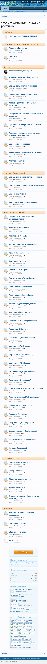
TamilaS (17, 591)
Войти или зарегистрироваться (33, 2)
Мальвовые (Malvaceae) (19, 346)
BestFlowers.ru (8, 32)
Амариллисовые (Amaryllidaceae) (24, 244)
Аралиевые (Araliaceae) (19, 253)
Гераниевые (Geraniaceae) (20, 287)
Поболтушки (22, 604)
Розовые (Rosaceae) (18, 414)
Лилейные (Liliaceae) (18, 329)
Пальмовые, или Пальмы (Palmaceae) (26, 389)
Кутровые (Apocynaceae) (20, 312)
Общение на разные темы (21, 479)
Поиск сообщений (7, 11)
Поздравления (15, 471)
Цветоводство (8, 67)
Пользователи (26, 8)
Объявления (8, 509)
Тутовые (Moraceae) (18, 448)
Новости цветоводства (19, 462)
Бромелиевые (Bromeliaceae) (22, 278)
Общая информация (18, 48)
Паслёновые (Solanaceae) (20, 406)
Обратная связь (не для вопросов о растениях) (26, 658)
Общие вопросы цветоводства (23, 94)
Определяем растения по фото (23, 86)
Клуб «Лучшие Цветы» (11, 458)
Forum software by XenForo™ (9, 661)
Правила (36, 8)
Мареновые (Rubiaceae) (19, 363)
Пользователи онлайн (19, 560)
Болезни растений (17, 194)
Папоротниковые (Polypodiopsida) (24, 397)
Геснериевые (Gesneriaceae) (21, 295)
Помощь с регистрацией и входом (23, 36)
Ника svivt (34, 579)
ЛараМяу (13, 598)
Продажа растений (17, 523)
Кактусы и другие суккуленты (22, 304)
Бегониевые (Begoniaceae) (21, 270)
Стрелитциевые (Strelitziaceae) (23, 431)
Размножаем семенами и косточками (26, 152)
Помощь (43, 658)
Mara (17, 602)
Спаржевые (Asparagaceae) (21, 423)
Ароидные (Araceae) (18, 261)
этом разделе (27, 647)
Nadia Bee (22, 605)
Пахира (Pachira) (21, 600)
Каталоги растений (17, 161)
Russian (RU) (5, 658)
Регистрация (23, 552)
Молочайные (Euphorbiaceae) (22, 372)
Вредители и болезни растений (14, 173)
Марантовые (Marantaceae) (21, 355)
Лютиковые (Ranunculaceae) (22, 338)
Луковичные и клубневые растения (25, 125)
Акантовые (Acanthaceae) (20, 236)
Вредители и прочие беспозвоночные (26, 185)
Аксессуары (14, 540)
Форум (5, 8)
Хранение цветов (17, 488)
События (13, 57)
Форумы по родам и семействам (15, 212)
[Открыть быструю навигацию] (44, 16)
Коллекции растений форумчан (23, 77)
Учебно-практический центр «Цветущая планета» (21, 44)
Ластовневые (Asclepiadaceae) (23, 321)
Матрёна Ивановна (15, 611)
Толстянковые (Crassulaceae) (22, 440)
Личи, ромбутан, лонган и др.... (24, 589)
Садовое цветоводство (19, 144)
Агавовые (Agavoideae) (19, 227)
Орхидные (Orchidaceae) (20, 380)
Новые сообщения (20, 11)
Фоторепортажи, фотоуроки (20, 71)
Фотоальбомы (15, 8)
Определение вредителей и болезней (26, 177)
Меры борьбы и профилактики (23, 202)
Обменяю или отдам (18, 532)
